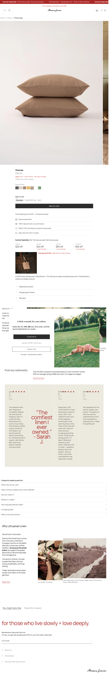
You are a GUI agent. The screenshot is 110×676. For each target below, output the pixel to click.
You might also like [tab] (12, 608)
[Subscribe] (91, 641)
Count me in (31, 337)
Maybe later (31, 349)
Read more (6, 582)
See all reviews (38, 378)
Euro (40, 200)
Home (2, 18)
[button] (9, 10)
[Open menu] (5, 10)
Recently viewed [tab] (32, 608)
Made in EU (19, 177)
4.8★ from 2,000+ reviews (24, 179)
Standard (20, 200)
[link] (54, 2)
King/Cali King (30, 200)
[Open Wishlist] (102, 10)
